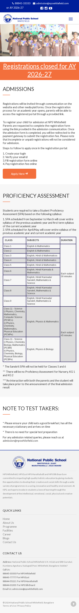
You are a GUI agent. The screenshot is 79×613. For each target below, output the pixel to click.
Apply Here (18, 173)
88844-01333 (9, 585)
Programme (10, 526)
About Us (8, 522)
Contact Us (9, 542)
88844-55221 (9, 581)
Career (7, 534)
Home (6, 518)
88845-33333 (23, 3)
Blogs (6, 538)
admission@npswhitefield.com (52, 3)
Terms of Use (9, 605)
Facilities (8, 530)
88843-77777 (9, 577)
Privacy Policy (24, 605)
